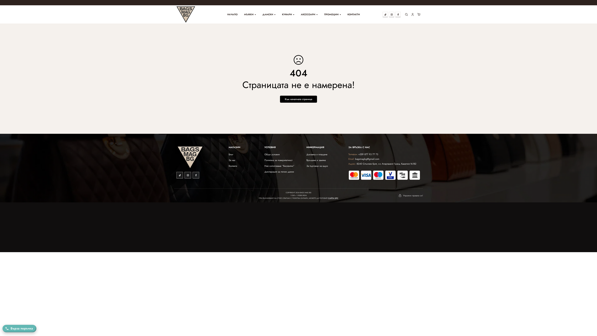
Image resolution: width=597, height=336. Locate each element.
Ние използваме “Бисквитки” (279, 166)
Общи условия (272, 154)
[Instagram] (391, 14)
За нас (232, 160)
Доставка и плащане (316, 154)
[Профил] (412, 14)
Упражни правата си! (413, 195)
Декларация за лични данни (279, 171)
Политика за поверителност (278, 160)
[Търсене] (406, 14)
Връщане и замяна (316, 160)
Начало (232, 14)
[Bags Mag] (190, 14)
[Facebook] (398, 14)
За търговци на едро (317, 166)
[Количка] (419, 14)
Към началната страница (298, 99)
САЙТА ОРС (333, 198)
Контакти (353, 14)
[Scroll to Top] (591, 319)
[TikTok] (385, 14)
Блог (231, 154)
